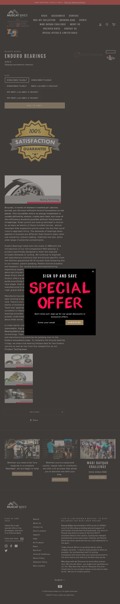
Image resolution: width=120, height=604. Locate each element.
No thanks (60, 328)
